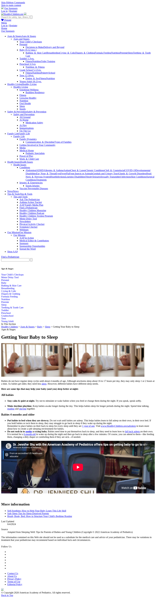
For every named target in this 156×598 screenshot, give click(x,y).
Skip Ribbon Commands (13, 2)
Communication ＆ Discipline (40, 142)
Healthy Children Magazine (33, 210)
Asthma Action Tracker (31, 202)
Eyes (58, 173)
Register (13, 11)
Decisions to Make (35, 47)
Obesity (88, 176)
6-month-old (30, 434)
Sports (23, 109)
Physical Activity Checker (32, 224)
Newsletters (25, 221)
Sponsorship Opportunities (32, 246)
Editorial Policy (14, 584)
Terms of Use (13, 581)
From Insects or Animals (81, 173)
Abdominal (31, 170)
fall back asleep (132, 431)
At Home (24, 120)
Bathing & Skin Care (11, 285)
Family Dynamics (28, 139)
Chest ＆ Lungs (78, 170)
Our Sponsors (11, 8)
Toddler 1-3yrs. (27, 58)
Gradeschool (7, 315)
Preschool (6, 313)
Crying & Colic (8, 291)
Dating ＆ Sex (32, 78)
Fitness (29, 61)
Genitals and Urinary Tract (105, 173)
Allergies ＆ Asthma (53, 170)
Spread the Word (28, 249)
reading (10, 408)
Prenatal (23, 44)
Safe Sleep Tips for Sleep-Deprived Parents (28, 513)
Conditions (25, 167)
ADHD (40, 170)
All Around (25, 117)
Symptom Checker (28, 227)
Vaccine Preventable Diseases (34, 188)
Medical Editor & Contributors (34, 240)
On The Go (25, 131)
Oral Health (25, 103)
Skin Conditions (138, 176)
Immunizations (27, 128)
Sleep (130, 53)
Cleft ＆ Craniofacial (115, 170)
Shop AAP (12, 251)
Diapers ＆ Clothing (85, 53)
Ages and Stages (21, 39)
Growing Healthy (28, 98)
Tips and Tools (20, 196)
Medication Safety (34, 122)
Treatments (41, 180)
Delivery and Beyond (54, 47)
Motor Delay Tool (28, 218)
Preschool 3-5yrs (28, 64)
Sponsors (24, 243)
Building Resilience (35, 92)
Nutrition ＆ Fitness (35, 67)
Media (23, 147)
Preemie (124, 53)
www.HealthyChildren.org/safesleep (118, 426)
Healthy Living (20, 87)
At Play (23, 125)
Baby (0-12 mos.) (28, 50)
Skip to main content (11, 5)
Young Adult (7, 321)
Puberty (44, 72)
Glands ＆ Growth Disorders (132, 173)
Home (4, 28)
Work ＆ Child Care (29, 159)
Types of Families (62, 142)
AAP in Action (27, 238)
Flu (67, 173)
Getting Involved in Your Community (37, 145)
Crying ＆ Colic (67, 53)
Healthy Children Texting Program (36, 216)
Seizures (96, 176)
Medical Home (27, 150)
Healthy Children (9, 326)
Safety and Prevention (24, 114)
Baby (3, 283)
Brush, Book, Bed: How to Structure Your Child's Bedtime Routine (39, 516)
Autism (66, 170)
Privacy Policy (14, 579)
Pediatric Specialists (35, 153)
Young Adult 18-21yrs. (31, 81)
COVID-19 (130, 170)
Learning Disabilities (75, 176)
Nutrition (115, 53)
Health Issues (19, 164)
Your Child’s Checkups (31, 41)
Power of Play (26, 156)
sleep (44, 383)
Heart (53, 176)
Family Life (19, 136)
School (51, 72)
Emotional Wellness (29, 89)
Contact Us (12, 573)
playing (22, 408)
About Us (12, 576)
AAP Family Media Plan (31, 205)
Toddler (5, 310)
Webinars (24, 229)
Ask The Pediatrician (30, 199)
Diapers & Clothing (10, 294)
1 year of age (88, 426)
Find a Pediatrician (28, 207)
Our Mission (19, 235)
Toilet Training (48, 61)
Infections (60, 176)
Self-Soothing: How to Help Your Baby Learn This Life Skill (36, 510)
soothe (28, 431)
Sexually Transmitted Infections (116, 176)
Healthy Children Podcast (32, 213)
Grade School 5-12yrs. (30, 70)
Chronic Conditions (95, 170)
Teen (3, 318)
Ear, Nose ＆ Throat (46, 173)
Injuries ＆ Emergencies (31, 182)
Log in (4, 11)
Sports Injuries (32, 185)
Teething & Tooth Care (12, 307)
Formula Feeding (103, 53)
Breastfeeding (53, 53)
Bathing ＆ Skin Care (36, 53)
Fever (63, 173)
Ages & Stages (27, 326)
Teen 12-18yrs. (27, 75)
